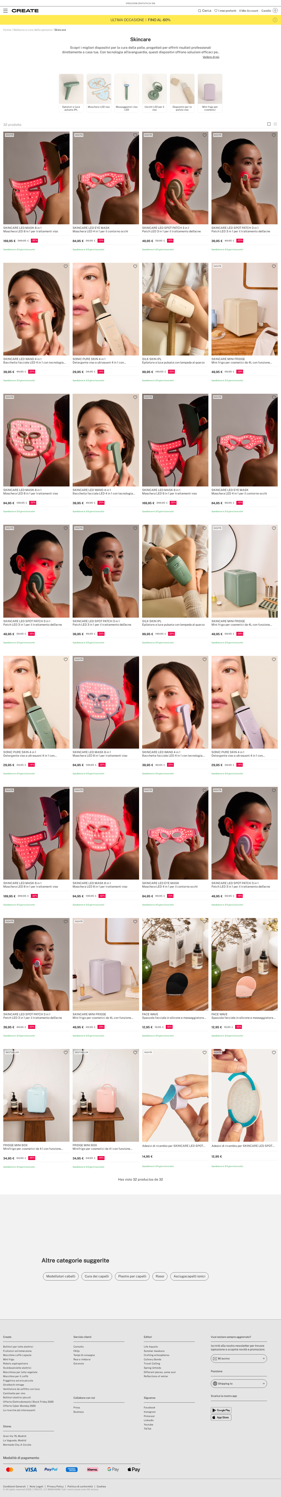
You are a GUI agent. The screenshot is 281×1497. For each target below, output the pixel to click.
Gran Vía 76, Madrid (14, 1436)
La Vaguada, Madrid (14, 1440)
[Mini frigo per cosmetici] (210, 89)
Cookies (101, 1486)
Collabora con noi (84, 1397)
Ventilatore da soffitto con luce (21, 1389)
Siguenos (150, 1397)
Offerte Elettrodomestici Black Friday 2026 (28, 1401)
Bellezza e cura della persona (32, 29)
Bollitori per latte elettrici (18, 1346)
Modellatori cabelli (60, 1276)
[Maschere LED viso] (99, 89)
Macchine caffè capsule (17, 1355)
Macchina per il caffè (15, 1376)
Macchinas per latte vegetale (20, 1372)
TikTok (147, 1428)
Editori (148, 1336)
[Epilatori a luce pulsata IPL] (71, 89)
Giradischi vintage (13, 1384)
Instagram (150, 1411)
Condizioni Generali (14, 1486)
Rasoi (160, 1276)
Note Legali (36, 1486)
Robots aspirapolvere (15, 1363)
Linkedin (149, 1420)
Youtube (148, 1424)
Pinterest (149, 1416)
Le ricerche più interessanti (19, 1410)
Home (7, 29)
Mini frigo (8, 1359)
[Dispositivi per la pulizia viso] (182, 89)
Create (7, 1336)
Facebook (149, 1407)
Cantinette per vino (14, 1393)
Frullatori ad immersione (17, 1351)
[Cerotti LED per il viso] (154, 89)
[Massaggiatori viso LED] (127, 89)
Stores (7, 1426)
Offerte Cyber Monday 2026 (19, 1405)
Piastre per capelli (132, 1276)
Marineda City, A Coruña (17, 1444)
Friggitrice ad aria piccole (18, 1380)
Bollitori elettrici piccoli (17, 1397)
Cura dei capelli (97, 1276)
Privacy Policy (55, 1486)
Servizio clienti (82, 1336)
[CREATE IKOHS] (25, 10)
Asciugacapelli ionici (189, 1276)
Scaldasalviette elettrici (17, 1367)
